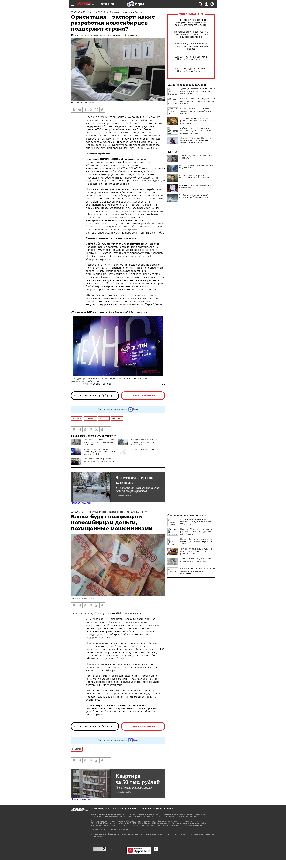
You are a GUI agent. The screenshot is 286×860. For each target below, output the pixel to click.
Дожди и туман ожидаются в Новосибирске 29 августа (191, 58)
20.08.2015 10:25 (78, 12)
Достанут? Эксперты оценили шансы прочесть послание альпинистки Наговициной (197, 91)
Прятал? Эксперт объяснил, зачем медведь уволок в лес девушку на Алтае (196, 541)
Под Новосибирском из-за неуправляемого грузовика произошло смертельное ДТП (191, 22)
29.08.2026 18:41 (78, 512)
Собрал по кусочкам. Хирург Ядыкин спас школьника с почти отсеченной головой (197, 101)
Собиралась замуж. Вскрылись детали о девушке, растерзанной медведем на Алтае (195, 130)
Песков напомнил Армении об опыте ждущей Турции (196, 167)
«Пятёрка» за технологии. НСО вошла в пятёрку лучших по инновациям (145, 442)
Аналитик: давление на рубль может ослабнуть (196, 157)
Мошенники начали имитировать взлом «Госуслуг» (195, 186)
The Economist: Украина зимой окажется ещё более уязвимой (193, 196)
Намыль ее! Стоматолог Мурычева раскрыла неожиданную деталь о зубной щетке (196, 531)
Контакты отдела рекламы (125, 809)
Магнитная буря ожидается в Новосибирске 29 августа (191, 70)
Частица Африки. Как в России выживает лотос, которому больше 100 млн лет (196, 521)
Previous (77, 342)
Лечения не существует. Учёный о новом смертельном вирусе (195, 560)
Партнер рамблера (116, 849)
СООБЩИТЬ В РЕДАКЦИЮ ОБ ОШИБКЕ (158, 809)
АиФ (92, 102)
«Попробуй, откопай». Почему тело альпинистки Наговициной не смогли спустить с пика (196, 140)
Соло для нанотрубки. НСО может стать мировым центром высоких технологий (100, 442)
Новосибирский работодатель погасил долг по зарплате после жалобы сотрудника (191, 34)
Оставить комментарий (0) (143, 396)
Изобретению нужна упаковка (145, 449)
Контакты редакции (100, 809)
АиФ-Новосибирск (82, 384)
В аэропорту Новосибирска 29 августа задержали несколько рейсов (191, 46)
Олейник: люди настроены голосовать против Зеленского (194, 176)
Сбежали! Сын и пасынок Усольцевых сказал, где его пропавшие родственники (197, 570)
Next (159, 342)
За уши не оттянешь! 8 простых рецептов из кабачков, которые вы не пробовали (197, 120)
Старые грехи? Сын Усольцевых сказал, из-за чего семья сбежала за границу (197, 110)
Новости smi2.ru (81, 503)
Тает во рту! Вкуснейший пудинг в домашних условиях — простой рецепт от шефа (196, 551)
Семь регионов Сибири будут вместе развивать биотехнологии (99, 460)
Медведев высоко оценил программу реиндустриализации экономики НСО (99, 451)
